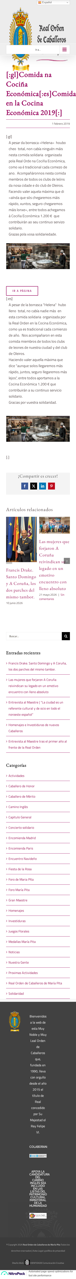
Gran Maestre (18, 900)
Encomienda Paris (21, 848)
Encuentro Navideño (23, 858)
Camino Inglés (18, 806)
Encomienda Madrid (22, 837)
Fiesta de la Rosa (20, 869)
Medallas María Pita (22, 941)
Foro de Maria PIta (21, 879)
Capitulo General (20, 817)
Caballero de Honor (22, 786)
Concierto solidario (21, 827)
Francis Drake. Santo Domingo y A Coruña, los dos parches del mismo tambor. (21, 583)
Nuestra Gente (19, 962)
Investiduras (17, 920)
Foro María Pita (19, 889)
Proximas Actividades (23, 972)
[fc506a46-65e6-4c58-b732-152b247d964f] (38, 256)
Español (46, 2)
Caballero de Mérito (22, 796)
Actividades (16, 775)
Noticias (14, 952)
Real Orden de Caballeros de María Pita (35, 983)
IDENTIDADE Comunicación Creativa (47, 1263)
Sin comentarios (51, 596)
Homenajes (16, 910)
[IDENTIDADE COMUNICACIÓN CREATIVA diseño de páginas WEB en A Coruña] (27, 1263)
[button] (9, 257)
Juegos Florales (19, 931)
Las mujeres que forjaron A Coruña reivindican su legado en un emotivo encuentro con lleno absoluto (33, 685)
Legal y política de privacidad (51, 1250)
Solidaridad (16, 993)
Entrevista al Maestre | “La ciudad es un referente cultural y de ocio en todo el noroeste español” (36, 708)
